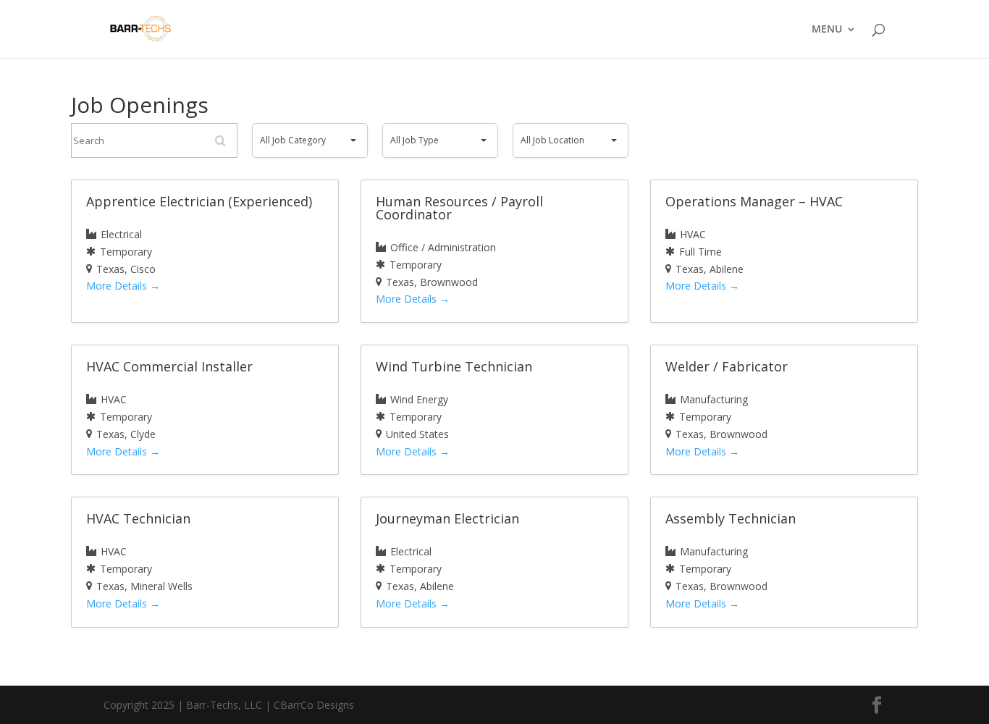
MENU (827, 29)
